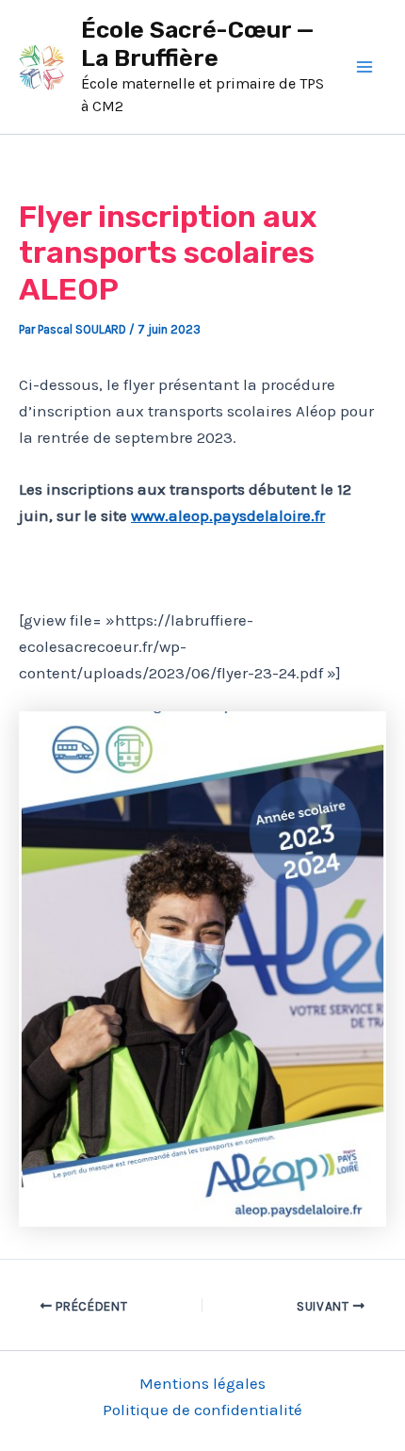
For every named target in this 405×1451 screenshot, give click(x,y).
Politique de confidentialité (202, 1409)
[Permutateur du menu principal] (365, 67)
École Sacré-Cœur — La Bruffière (198, 44)
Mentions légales (202, 1383)
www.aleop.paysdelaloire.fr (228, 515)
